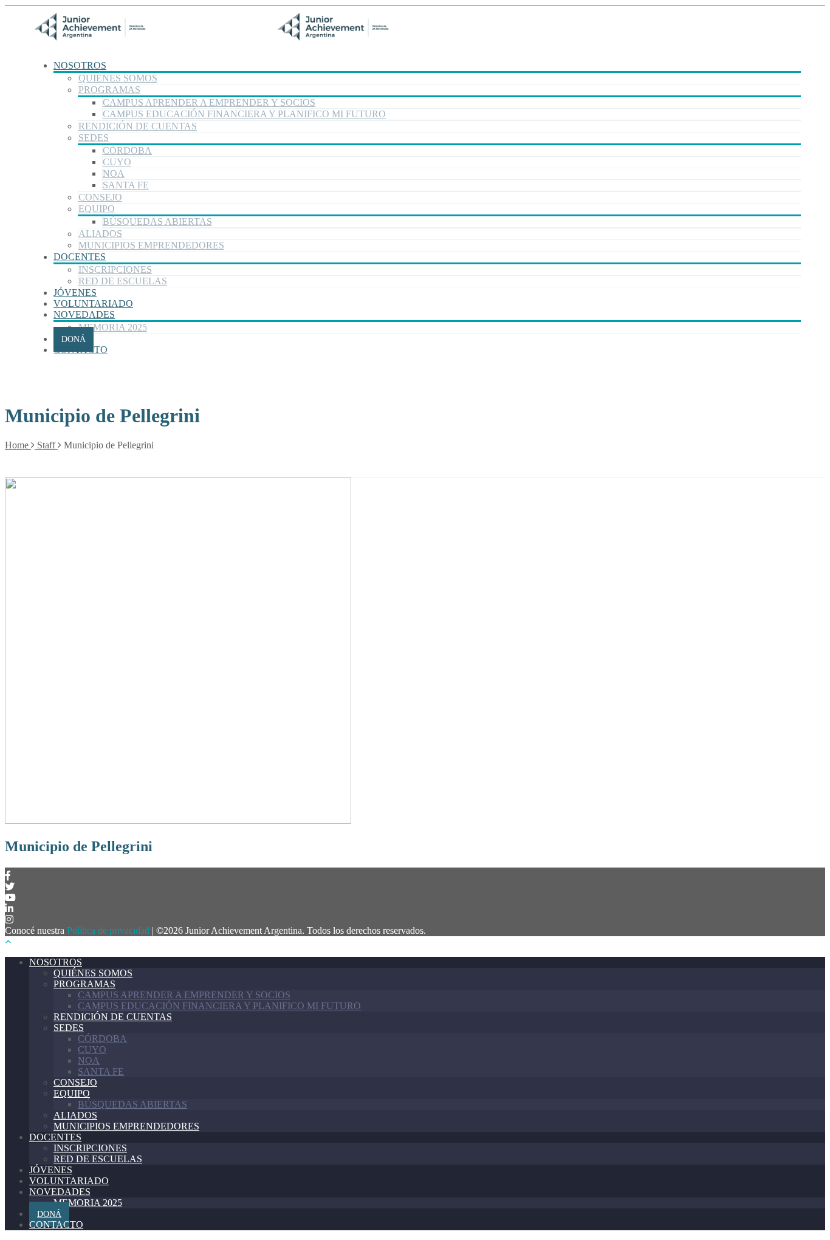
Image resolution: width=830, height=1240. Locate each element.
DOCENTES (79, 257)
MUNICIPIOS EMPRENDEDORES (151, 245)
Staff (46, 445)
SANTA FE (126, 185)
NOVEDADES (84, 314)
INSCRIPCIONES (115, 269)
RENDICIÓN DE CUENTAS (137, 126)
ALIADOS (100, 233)
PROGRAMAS (109, 89)
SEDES (93, 137)
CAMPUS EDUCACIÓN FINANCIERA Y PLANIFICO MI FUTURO (244, 114)
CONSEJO (100, 197)
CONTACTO (80, 349)
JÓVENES (75, 292)
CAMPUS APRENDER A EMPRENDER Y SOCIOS (209, 102)
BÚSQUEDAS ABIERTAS (157, 221)
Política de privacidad (108, 930)
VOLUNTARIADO (93, 303)
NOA (114, 173)
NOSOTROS (79, 65)
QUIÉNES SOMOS (117, 78)
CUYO (117, 162)
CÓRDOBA (127, 150)
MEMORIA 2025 (112, 327)
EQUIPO (96, 209)
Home (18, 445)
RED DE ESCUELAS (122, 281)
